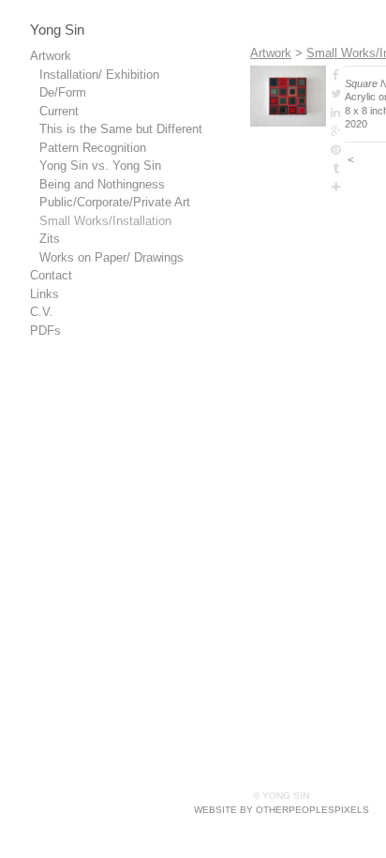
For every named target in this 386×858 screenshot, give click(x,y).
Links (44, 294)
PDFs (45, 331)
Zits (49, 239)
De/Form (62, 92)
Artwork (50, 56)
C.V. (41, 312)
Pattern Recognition (92, 148)
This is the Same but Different (120, 129)
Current (59, 111)
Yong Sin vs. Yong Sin (100, 165)
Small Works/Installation (105, 221)
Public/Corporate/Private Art (114, 202)
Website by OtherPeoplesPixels (281, 810)
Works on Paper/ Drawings (111, 257)
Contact (51, 275)
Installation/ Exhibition (99, 75)
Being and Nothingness (102, 184)
